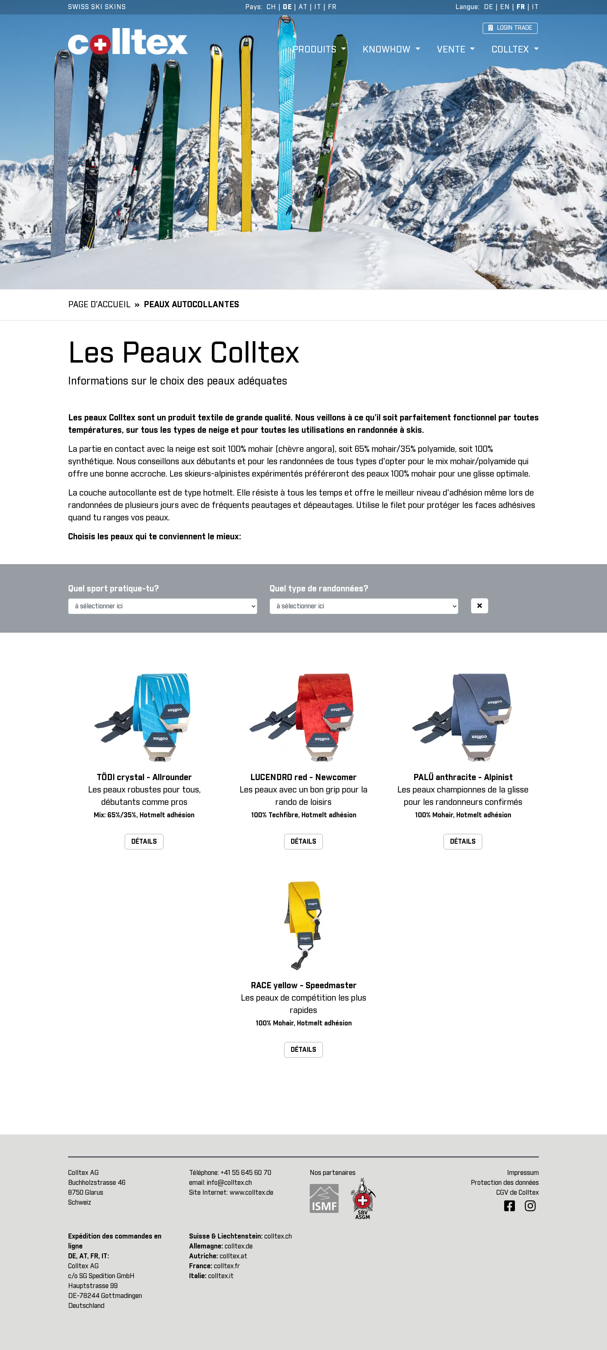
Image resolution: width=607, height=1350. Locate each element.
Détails (144, 841)
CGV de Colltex (517, 1192)
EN (505, 7)
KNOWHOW (388, 50)
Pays (253, 7)
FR (332, 7)
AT (303, 7)
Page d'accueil (99, 305)
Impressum (523, 1173)
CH (271, 7)
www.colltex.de (251, 1192)
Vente (452, 50)
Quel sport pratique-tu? (113, 589)
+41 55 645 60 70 (246, 1173)
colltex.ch (278, 1236)
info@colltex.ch (229, 1182)
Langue (466, 7)
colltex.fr (227, 1266)
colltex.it (221, 1276)
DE (287, 7)
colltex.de (239, 1246)
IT (317, 7)
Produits (315, 50)
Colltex (511, 50)
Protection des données (505, 1182)
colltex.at (233, 1256)
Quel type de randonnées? (319, 589)
